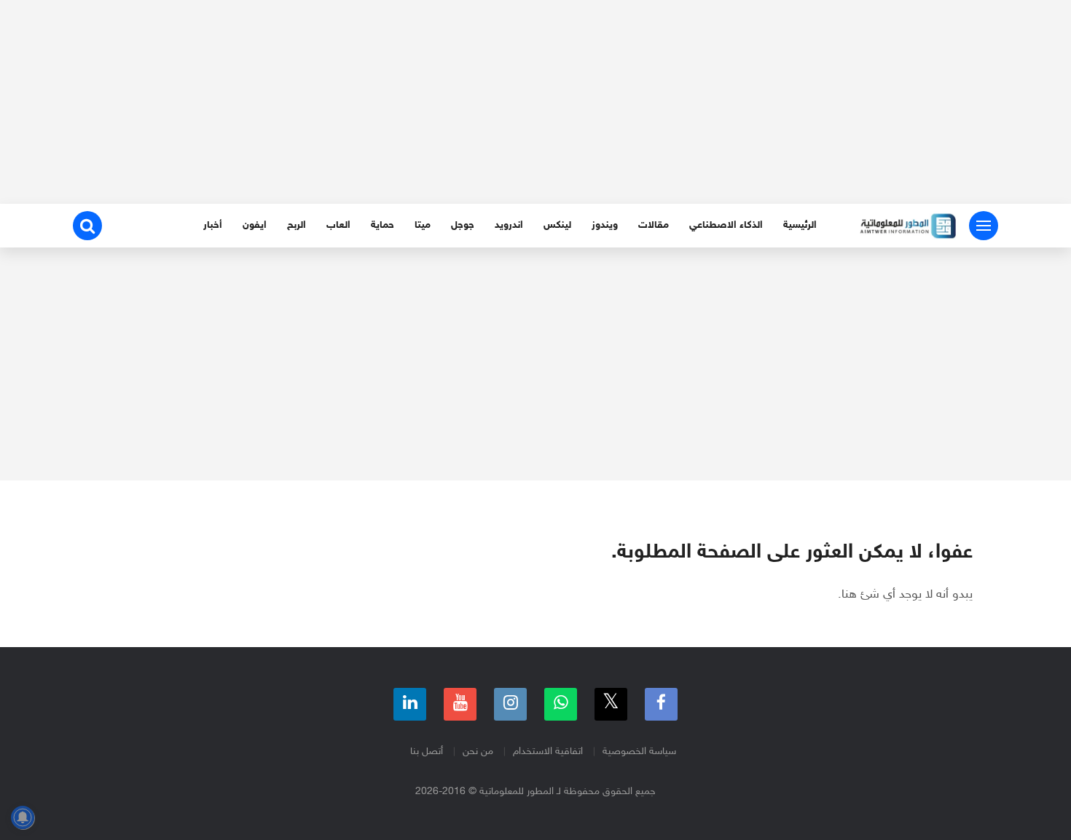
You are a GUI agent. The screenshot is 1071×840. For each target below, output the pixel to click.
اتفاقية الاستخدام (548, 751)
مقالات (653, 225)
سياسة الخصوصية (639, 751)
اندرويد (509, 225)
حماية (382, 225)
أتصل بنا (426, 751)
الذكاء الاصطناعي (726, 225)
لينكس (557, 225)
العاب (338, 225)
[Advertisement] (535, 102)
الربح (296, 225)
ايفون (255, 225)
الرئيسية (800, 225)
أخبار (212, 225)
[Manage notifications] (22, 817)
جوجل (462, 225)
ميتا (423, 225)
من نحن (478, 751)
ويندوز (605, 225)
